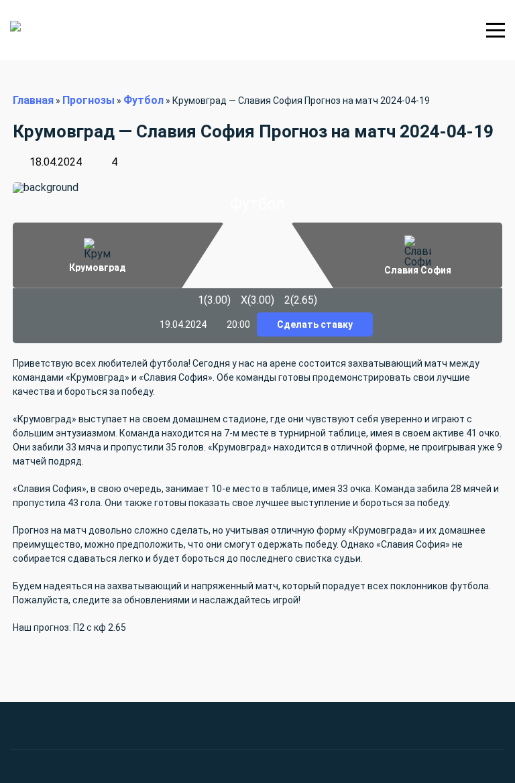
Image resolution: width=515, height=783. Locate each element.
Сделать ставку (315, 324)
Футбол (143, 100)
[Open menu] (495, 30)
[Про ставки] (59, 30)
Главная (33, 100)
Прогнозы (88, 100)
